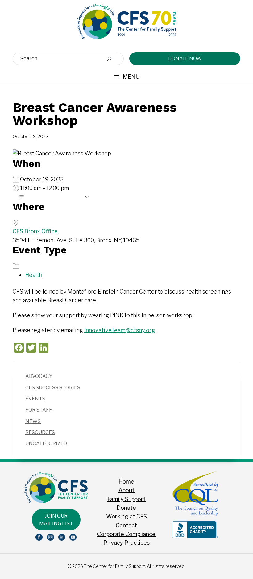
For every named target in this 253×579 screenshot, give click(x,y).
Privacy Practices (126, 542)
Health (33, 275)
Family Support (126, 499)
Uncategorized (46, 443)
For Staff (38, 410)
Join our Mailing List (56, 519)
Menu (131, 77)
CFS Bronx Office (35, 231)
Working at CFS (126, 516)
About (126, 490)
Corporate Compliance (126, 534)
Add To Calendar (54, 197)
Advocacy (38, 376)
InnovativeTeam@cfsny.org (119, 330)
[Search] (109, 58)
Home (126, 481)
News (33, 421)
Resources (40, 432)
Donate (126, 508)
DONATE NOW (185, 58)
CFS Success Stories (52, 388)
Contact (126, 525)
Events (35, 399)
